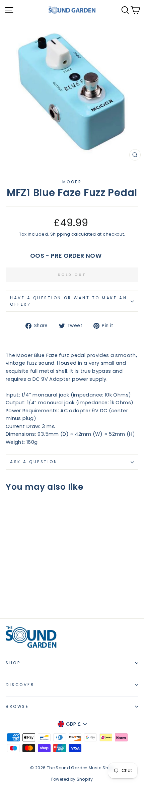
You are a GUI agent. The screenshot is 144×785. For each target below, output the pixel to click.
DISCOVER (20, 684)
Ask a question (34, 462)
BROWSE (17, 706)
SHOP (13, 663)
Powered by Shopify (72, 779)
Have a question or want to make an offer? (68, 301)
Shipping (60, 234)
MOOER (72, 182)
